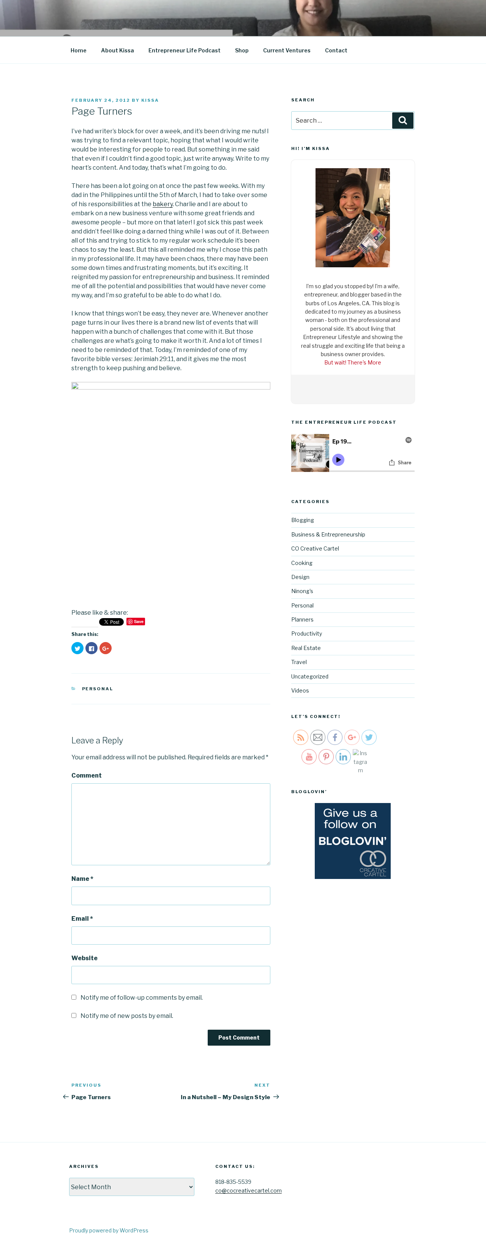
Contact (336, 50)
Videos (300, 690)
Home (79, 50)
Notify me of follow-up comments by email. (141, 997)
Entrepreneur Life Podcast (184, 50)
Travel (299, 662)
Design (300, 577)
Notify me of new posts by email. (126, 1015)
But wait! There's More (352, 362)
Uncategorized (309, 676)
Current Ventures (287, 50)
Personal (98, 688)
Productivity (306, 633)
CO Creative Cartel (315, 548)
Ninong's (302, 591)
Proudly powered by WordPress (108, 1230)
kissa (150, 100)
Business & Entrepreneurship (328, 534)
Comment (86, 775)
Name (82, 878)
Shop (242, 50)
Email (82, 918)
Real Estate (306, 648)
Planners (302, 619)
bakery (163, 204)
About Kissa (117, 50)
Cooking (301, 563)
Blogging (302, 520)
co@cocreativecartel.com (248, 1190)
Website (84, 958)
